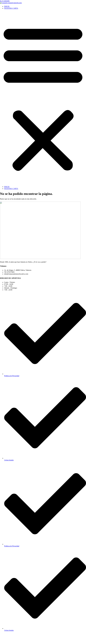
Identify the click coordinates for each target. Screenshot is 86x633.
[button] (43, 97)
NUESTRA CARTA (11, 8)
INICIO (6, 6)
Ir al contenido (5, 1)
